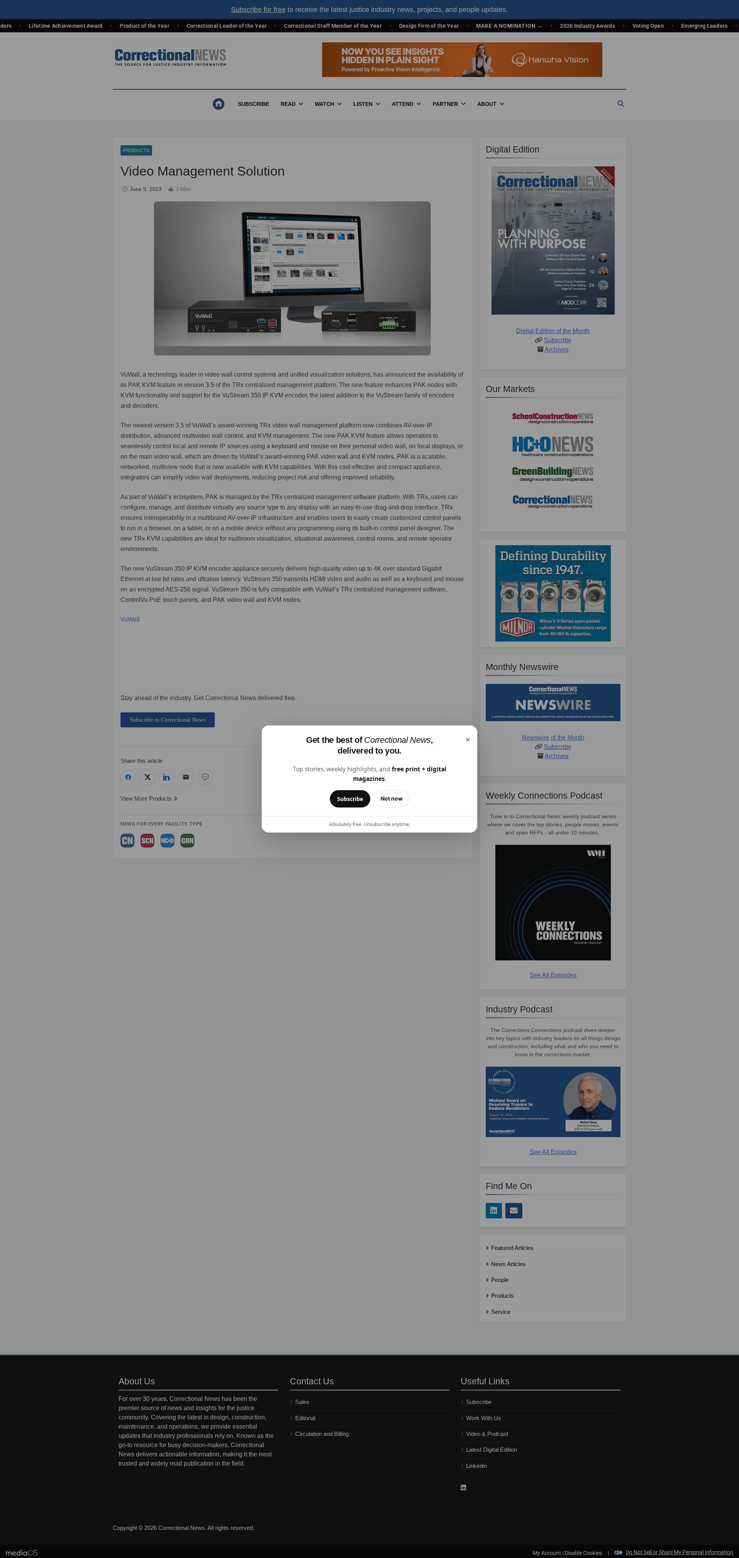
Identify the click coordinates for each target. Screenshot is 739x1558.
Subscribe (350, 798)
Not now (392, 798)
